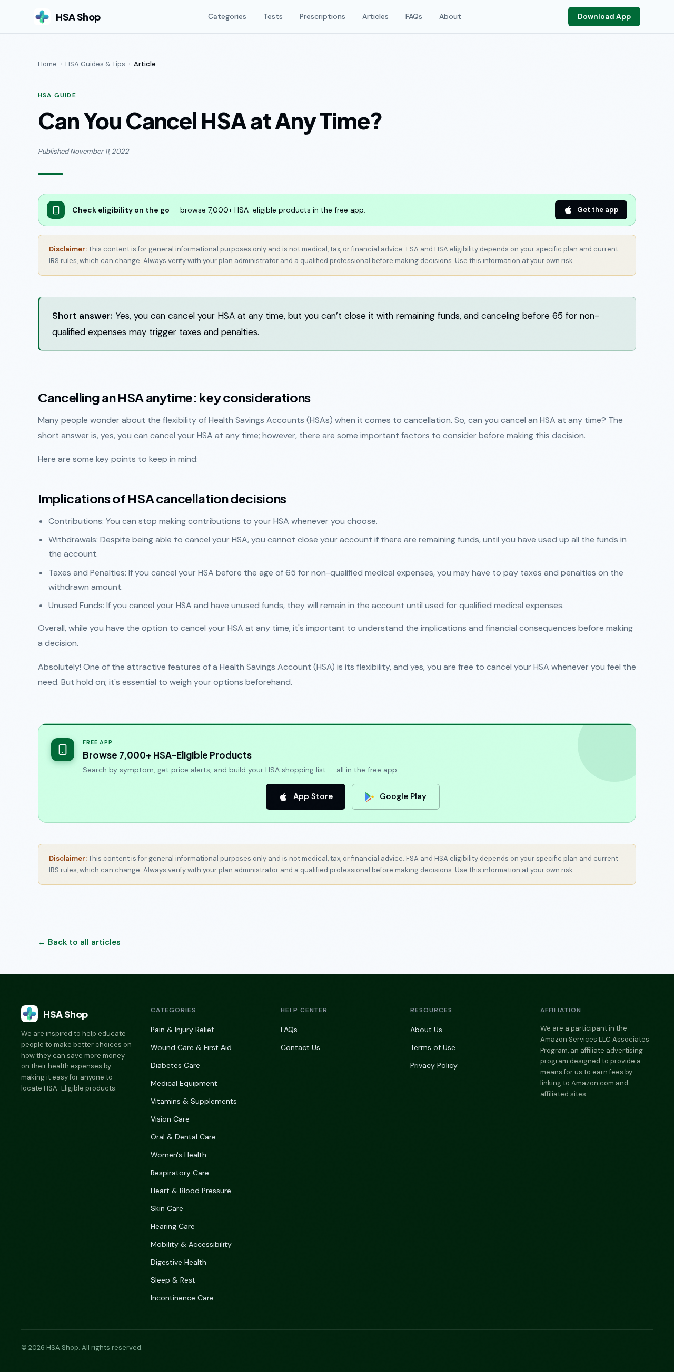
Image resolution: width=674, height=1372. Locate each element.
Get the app (598, 209)
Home (47, 63)
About (450, 16)
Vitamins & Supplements (194, 1101)
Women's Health (178, 1154)
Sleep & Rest (173, 1280)
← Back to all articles (79, 942)
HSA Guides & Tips (95, 63)
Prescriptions (322, 16)
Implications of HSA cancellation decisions (162, 498)
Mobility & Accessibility (191, 1244)
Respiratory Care (180, 1172)
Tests (273, 16)
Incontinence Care (182, 1298)
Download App (604, 16)
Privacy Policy (434, 1065)
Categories (227, 16)
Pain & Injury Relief (182, 1029)
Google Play (403, 796)
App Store (313, 796)
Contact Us (300, 1047)
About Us (426, 1029)
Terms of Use (432, 1047)
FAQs (413, 16)
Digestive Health (178, 1262)
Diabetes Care (175, 1065)
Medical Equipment (184, 1083)
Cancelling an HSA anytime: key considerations (174, 397)
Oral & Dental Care (183, 1137)
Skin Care (167, 1208)
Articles (375, 16)
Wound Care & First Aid (191, 1047)
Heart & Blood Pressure (191, 1190)
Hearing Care (173, 1226)
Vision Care (170, 1119)
